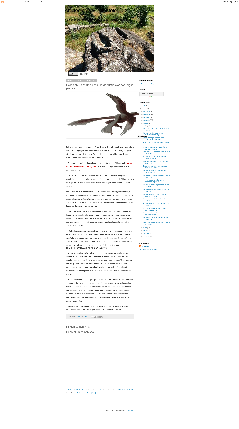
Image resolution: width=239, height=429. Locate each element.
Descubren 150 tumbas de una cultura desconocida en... (156, 214)
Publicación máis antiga (125, 389)
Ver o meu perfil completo (148, 249)
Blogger (130, 411)
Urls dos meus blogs (148, 84)
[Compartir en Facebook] (99, 317)
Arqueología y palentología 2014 (100, 10)
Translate (156, 97)
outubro (146, 117)
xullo (145, 126)
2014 (144, 109)
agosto (145, 123)
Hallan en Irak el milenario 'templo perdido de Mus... (154, 195)
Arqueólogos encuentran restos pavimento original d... (153, 181)
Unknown (145, 246)
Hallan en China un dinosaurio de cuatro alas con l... (154, 171)
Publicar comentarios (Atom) (86, 393)
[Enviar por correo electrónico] (92, 317)
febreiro (146, 234)
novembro (147, 114)
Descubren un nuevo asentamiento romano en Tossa (155, 167)
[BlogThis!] (95, 317)
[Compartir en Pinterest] (102, 317)
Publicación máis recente (75, 389)
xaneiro (146, 236)
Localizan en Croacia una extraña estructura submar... (154, 209)
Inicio (100, 389)
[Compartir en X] (97, 317)
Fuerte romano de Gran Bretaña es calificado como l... (155, 148)
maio (145, 231)
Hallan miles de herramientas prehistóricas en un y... (153, 134)
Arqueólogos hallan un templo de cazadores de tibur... (154, 157)
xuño (145, 228)
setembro (146, 120)
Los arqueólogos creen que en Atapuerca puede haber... (153, 138)
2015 (144, 106)
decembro (147, 111)
